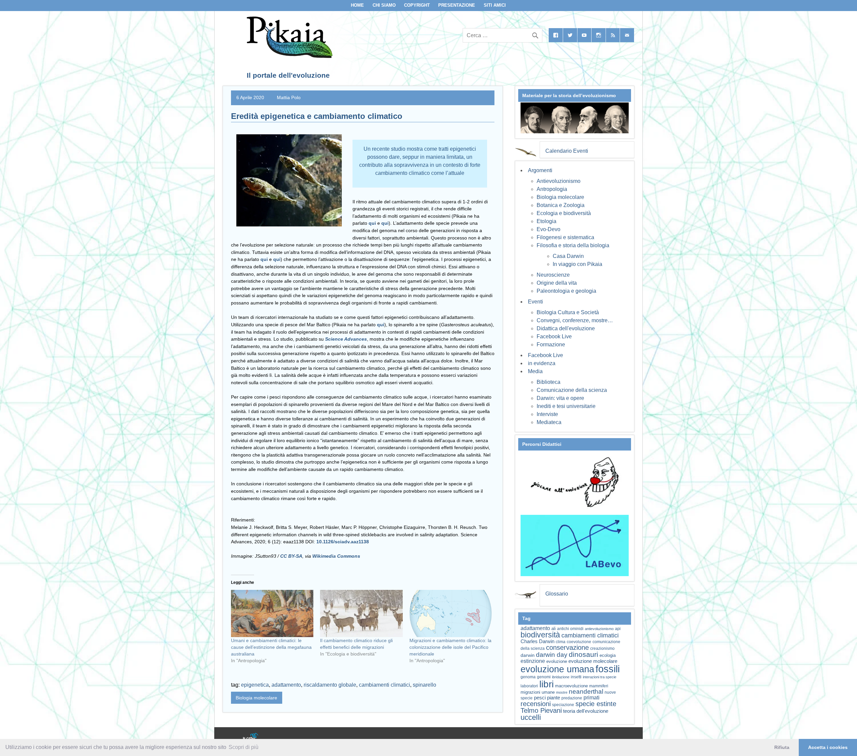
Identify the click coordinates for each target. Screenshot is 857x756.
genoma (528, 677)
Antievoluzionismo (558, 181)
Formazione (551, 344)
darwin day (551, 654)
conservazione (567, 647)
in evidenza (541, 363)
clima (560, 641)
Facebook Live (554, 336)
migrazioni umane (538, 692)
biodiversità (540, 634)
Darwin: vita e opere (560, 398)
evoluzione (556, 661)
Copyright (417, 5)
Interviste (547, 414)
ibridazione (560, 677)
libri (546, 684)
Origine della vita (557, 283)
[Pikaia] (288, 56)
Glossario (556, 594)
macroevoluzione (571, 685)
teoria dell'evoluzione (585, 711)
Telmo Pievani (541, 710)
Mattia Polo (289, 97)
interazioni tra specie (599, 677)
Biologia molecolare (256, 697)
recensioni (536, 703)
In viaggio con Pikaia (577, 264)
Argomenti (540, 170)
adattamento (286, 685)
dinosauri (583, 654)
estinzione (533, 661)
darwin (528, 655)
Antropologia (552, 189)
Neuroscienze (553, 275)
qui (372, 223)
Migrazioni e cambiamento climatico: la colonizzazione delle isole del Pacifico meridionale (450, 647)
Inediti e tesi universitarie (566, 406)
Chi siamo (384, 5)
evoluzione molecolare (592, 661)
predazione (571, 698)
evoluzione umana (557, 669)
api (618, 628)
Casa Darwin (568, 256)
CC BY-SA (291, 556)
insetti (576, 677)
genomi (544, 677)
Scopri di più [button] (243, 747)
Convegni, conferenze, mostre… (575, 320)
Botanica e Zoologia (561, 205)
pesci (540, 697)
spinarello (424, 685)
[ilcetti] (250, 738)
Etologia (546, 221)
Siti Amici (495, 5)
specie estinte (595, 703)
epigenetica (255, 685)
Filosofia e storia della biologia (573, 245)
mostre (561, 692)
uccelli (531, 717)
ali (553, 628)
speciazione (563, 704)
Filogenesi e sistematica (565, 237)
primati (591, 697)
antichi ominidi (570, 628)
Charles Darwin (537, 641)
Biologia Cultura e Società (568, 312)
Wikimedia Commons (335, 556)
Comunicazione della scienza (572, 390)
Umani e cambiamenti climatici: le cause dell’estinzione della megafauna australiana (271, 647)
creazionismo (602, 648)
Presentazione (456, 5)
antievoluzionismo (599, 629)
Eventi (535, 301)
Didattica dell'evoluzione (566, 328)
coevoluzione (579, 641)
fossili (608, 668)
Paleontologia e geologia (566, 291)
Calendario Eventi (566, 151)
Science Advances (346, 339)
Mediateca (549, 422)
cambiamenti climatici (384, 685)
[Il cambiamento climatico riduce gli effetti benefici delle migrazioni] (361, 613)
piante (553, 697)
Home (357, 5)
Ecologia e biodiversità (564, 213)
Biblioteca (548, 382)
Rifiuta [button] (781, 747)
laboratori (529, 686)
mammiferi (598, 686)
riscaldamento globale (330, 685)
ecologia (608, 655)
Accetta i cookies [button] (828, 747)
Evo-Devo (548, 229)
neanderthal (586, 691)
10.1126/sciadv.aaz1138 (342, 541)
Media (535, 371)
